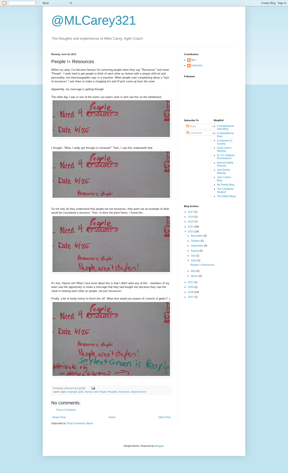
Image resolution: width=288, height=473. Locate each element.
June (194, 260)
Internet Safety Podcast (225, 164)
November (197, 235)
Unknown (196, 65)
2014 (191, 226)
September (197, 245)
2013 (191, 231)
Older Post (164, 417)
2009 (191, 287)
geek (80, 391)
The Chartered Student (225, 190)
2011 (191, 282)
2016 (191, 216)
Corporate (72, 391)
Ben (193, 59)
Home (112, 417)
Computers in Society (224, 142)
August (195, 250)
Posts (192, 126)
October (196, 240)
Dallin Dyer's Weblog (224, 149)
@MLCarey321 (93, 20)
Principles (112, 391)
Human (88, 391)
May (193, 271)
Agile (63, 391)
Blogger (159, 446)
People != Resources (202, 264)
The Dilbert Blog (226, 196)
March (195, 276)
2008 (191, 292)
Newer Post (59, 417)
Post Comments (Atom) (80, 423)
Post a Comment (66, 409)
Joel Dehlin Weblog (223, 171)
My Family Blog (225, 184)
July (193, 255)
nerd (95, 391)
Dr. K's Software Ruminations (226, 157)
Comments (195, 132)
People (102, 391)
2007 (191, 296)
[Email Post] (93, 388)
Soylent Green (138, 391)
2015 (191, 221)
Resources (124, 391)
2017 (191, 211)
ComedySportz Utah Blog (225, 127)
